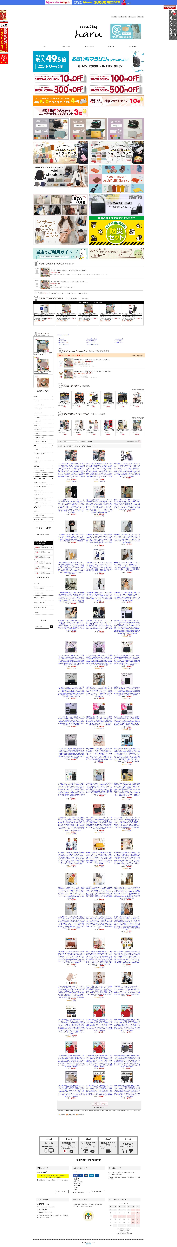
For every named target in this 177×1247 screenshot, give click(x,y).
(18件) (74, 867)
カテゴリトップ (60, 334)
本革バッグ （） (64, 342)
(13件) (102, 728)
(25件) (129, 830)
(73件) (102, 967)
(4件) (102, 832)
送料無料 (90, 441)
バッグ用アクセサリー (93, 344)
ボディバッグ (90, 342)
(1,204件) (74, 481)
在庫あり (82, 441)
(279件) (74, 833)
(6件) (130, 636)
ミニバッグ (118, 340)
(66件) (129, 799)
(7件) (102, 668)
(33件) (74, 1037)
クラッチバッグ (91, 340)
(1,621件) (102, 481)
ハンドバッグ (62, 340)
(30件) (102, 516)
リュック (61, 339)
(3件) (74, 668)
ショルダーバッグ (92, 339)
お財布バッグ (119, 342)
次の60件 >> (104, 1104)
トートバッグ (119, 339)
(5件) (130, 868)
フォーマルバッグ (64, 344)
